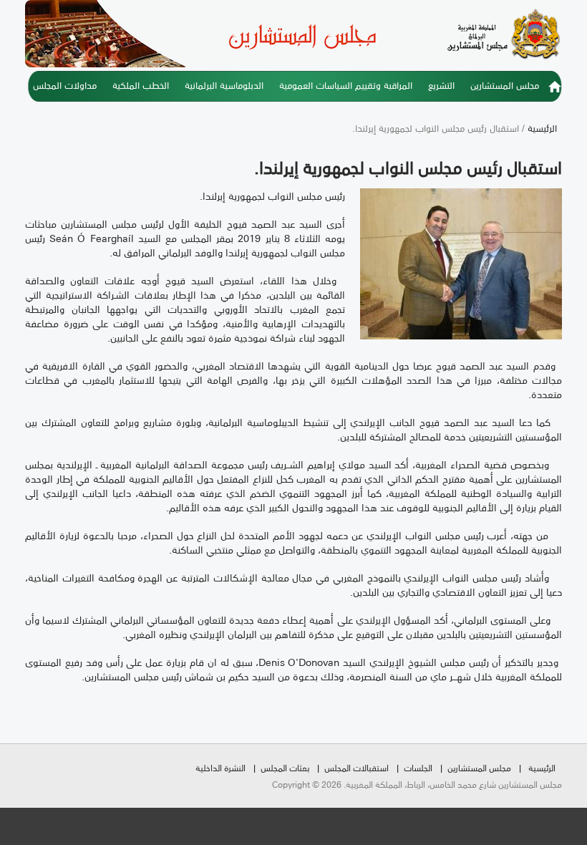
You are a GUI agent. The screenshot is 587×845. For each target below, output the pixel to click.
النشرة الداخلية (220, 767)
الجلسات (418, 767)
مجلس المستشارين (504, 84)
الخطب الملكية (140, 84)
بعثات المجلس (285, 767)
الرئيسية (554, 91)
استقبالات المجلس (356, 767)
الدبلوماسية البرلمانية (224, 84)
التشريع (441, 84)
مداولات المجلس (65, 84)
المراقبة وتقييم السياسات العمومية (345, 84)
